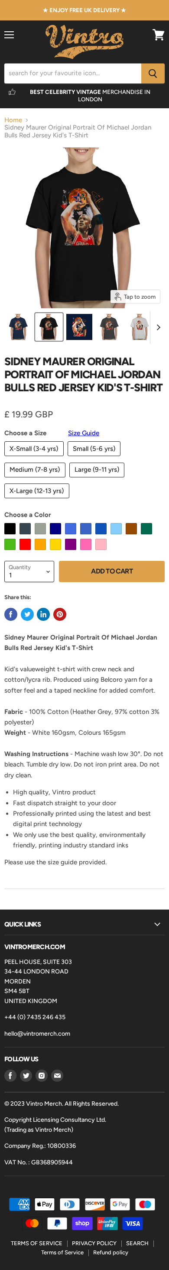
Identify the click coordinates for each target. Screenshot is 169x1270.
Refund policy (110, 1252)
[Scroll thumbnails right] (157, 327)
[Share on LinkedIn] (43, 614)
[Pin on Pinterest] (59, 614)
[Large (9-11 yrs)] (98, 479)
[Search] (153, 73)
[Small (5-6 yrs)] (95, 458)
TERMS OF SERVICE (36, 1243)
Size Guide (83, 433)
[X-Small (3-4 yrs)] (35, 458)
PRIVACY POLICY (94, 1243)
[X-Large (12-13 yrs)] (38, 500)
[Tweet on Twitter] (27, 614)
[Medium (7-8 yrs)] (36, 479)
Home (13, 120)
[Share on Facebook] (10, 614)
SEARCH (137, 1243)
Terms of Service (62, 1252)
